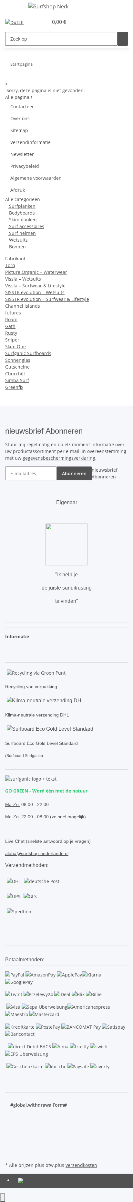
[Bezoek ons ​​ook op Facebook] (10, 1115)
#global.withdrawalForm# (38, 1105)
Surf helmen (22, 233)
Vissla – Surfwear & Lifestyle (35, 286)
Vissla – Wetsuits (23, 279)
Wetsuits (18, 240)
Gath (10, 326)
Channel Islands (22, 306)
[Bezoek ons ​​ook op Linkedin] (10, 1153)
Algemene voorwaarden (36, 178)
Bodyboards (21, 213)
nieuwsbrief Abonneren (105, 473)
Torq (10, 265)
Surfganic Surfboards (28, 353)
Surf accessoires (26, 226)
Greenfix (14, 387)
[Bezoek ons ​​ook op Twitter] (10, 1123)
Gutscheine (17, 367)
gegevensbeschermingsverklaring (59, 458)
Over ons (20, 118)
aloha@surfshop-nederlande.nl (36, 853)
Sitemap (19, 130)
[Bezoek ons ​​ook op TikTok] (10, 1145)
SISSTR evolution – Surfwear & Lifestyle (47, 299)
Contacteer (22, 106)
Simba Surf (17, 380)
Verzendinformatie (30, 142)
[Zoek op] (123, 39)
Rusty (11, 333)
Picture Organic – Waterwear (36, 272)
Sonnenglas (17, 360)
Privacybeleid (24, 166)
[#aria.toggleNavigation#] (13, 7)
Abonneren (74, 473)
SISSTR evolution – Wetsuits (35, 292)
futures (13, 313)
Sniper (12, 340)
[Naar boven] (2, 1197)
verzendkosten (81, 1165)
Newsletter (22, 154)
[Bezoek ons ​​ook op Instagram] (10, 1138)
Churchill (15, 373)
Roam (11, 319)
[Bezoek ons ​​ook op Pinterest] (10, 1130)
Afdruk (17, 190)
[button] (36, 21)
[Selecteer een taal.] (16, 22)
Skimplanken (22, 219)
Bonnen (17, 247)
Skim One (15, 346)
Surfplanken (22, 206)
